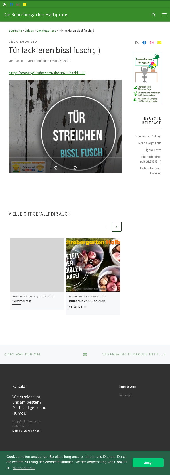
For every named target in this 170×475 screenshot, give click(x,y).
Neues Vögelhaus (149, 143)
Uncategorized (46, 31)
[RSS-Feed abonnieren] (4, 4)
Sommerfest (22, 301)
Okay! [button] (148, 463)
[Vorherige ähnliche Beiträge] (106, 227)
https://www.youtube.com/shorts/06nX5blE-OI (47, 72)
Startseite (15, 31)
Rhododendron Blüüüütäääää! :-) (150, 159)
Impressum (125, 395)
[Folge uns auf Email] (24, 4)
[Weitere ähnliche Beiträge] (117, 227)
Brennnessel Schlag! (148, 136)
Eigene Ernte (153, 150)
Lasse (19, 60)
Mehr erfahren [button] (24, 468)
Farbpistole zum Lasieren (150, 170)
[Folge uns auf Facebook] (11, 4)
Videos (29, 31)
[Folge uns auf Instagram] (18, 4)
